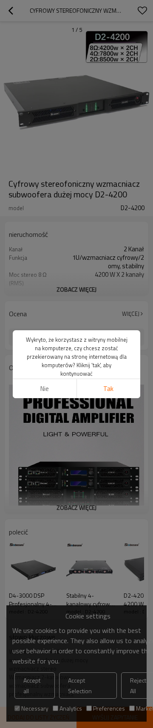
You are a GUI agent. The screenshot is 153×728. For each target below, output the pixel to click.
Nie (44, 389)
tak (108, 389)
